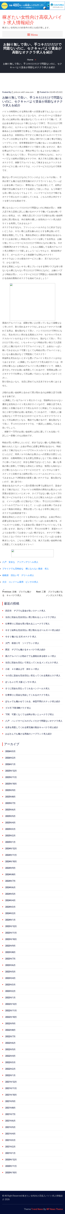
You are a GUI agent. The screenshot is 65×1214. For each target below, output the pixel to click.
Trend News (37, 1209)
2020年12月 (11, 1159)
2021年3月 (10, 1140)
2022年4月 (10, 1056)
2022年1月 (10, 1075)
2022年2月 (10, 1069)
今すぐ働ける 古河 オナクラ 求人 (20, 636)
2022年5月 (10, 1049)
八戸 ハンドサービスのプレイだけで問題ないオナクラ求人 (33, 721)
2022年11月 (11, 1010)
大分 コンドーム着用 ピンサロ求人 (20, 582)
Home (30, 59)
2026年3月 (10, 751)
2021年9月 (10, 1101)
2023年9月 (10, 946)
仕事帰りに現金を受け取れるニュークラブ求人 (27, 623)
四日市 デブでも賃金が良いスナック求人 (25, 610)
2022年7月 (10, 1036)
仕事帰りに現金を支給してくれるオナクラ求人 (27, 695)
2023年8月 (10, 952)
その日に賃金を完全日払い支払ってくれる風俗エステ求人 (32, 675)
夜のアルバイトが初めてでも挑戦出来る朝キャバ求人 (30, 656)
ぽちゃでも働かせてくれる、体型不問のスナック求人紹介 (32, 701)
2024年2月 (10, 913)
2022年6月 (10, 1043)
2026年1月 (10, 764)
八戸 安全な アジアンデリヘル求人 (20, 562)
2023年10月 (11, 939)
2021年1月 (10, 1153)
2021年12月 (11, 1082)
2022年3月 (10, 1062)
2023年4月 (10, 978)
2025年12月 (11, 771)
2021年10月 (11, 1095)
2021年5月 (10, 1127)
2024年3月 (10, 907)
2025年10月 (11, 784)
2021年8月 (10, 1108)
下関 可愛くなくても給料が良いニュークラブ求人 (29, 714)
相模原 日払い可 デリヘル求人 (18, 575)
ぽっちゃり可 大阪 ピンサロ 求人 (20, 682)
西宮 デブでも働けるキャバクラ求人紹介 (25, 649)
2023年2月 (10, 991)
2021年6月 (10, 1121)
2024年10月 (11, 861)
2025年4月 (10, 822)
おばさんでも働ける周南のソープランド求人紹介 (28, 734)
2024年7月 (10, 881)
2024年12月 (11, 848)
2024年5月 (10, 894)
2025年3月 (10, 829)
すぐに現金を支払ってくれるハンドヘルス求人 (27, 688)
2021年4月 (10, 1133)
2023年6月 (10, 965)
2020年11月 (11, 1166)
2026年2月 (10, 758)
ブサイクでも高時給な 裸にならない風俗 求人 (25, 568)
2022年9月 (10, 1023)
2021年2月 (10, 1146)
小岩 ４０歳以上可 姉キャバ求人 (22, 669)
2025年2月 (10, 835)
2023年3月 (10, 984)
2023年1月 (10, 997)
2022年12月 (11, 1004)
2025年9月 (10, 790)
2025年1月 (10, 842)
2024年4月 (10, 900)
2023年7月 (10, 958)
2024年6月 (10, 887)
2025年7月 (10, 803)
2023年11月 (11, 933)
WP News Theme (54, 1209)
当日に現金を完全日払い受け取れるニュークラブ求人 (30, 617)
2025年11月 (11, 777)
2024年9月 (10, 868)
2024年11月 (11, 855)
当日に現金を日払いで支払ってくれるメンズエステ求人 (31, 662)
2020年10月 (11, 1172)
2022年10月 (11, 1017)
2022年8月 (10, 1030)
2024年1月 (10, 920)
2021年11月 (11, 1088)
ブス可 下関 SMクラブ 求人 (18, 708)
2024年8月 (10, 874)
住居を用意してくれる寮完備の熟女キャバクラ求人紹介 (31, 727)
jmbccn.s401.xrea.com (24, 92)
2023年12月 (11, 926)
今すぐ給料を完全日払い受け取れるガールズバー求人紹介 (32, 630)
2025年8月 (10, 796)
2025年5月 (10, 816)
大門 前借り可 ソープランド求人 (22, 643)
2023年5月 (10, 971)
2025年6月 (10, 809)
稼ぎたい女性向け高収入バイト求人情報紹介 (32, 19)
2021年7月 (10, 1114)
